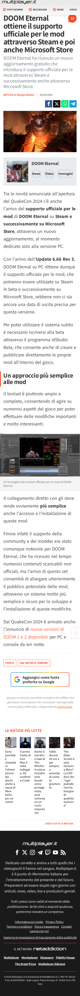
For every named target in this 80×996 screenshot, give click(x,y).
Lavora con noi (39, 931)
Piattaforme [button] (15, 9)
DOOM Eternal (45, 163)
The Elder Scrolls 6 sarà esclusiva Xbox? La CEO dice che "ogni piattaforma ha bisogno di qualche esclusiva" (69, 778)
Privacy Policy (55, 922)
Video (73, 9)
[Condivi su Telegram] (73, 103)
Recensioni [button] (40, 9)
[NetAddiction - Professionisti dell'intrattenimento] (49, 949)
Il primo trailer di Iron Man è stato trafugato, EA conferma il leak (25, 766)
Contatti (66, 926)
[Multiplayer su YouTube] (55, 852)
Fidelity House (65, 957)
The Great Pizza (25, 964)
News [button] (60, 9)
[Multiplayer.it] (19, 2)
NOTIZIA (8, 95)
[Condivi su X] (56, 103)
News (36, 173)
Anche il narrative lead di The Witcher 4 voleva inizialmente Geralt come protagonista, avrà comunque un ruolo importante (39, 782)
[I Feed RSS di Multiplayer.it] (63, 852)
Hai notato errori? (34, 663)
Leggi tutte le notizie (59, 823)
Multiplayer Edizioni (51, 964)
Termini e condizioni (19, 926)
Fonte (9, 663)
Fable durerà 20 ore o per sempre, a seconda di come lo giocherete (54, 769)
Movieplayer (30, 957)
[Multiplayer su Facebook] (17, 852)
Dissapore (47, 957)
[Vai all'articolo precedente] (75, 633)
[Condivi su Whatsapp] (64, 103)
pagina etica (64, 707)
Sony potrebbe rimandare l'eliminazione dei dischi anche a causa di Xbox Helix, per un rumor (10, 777)
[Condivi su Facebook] (48, 103)
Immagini (65, 173)
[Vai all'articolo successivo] (4, 633)
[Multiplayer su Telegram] (40, 852)
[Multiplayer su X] (24, 852)
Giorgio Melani (26, 95)
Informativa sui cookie (29, 922)
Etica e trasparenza (47, 926)
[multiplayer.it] (40, 843)
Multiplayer (11, 957)
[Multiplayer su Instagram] (32, 852)
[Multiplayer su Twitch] (47, 852)
